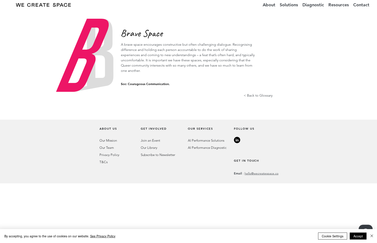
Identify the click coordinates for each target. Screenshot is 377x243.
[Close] (371, 236)
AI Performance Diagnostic (207, 148)
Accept (358, 236)
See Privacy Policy (102, 236)
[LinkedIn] (237, 140)
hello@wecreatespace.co (261, 173)
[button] (289, 4)
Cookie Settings (332, 236)
